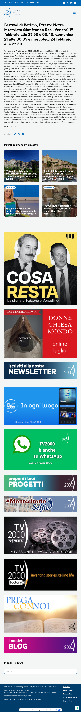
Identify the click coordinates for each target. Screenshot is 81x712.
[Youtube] (75, 2)
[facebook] (15, 134)
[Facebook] (63, 2)
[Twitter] (67, 2)
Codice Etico (67, 701)
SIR (38, 3)
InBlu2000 (19, 3)
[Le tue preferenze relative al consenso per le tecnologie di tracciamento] (77, 708)
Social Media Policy (70, 697)
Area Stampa (68, 690)
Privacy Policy (68, 694)
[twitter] (19, 134)
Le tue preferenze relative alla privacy (45, 710)
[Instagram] (71, 2)
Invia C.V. (66, 687)
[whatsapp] (22, 134)
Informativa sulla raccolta (27, 710)
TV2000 (8, 3)
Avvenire (30, 3)
